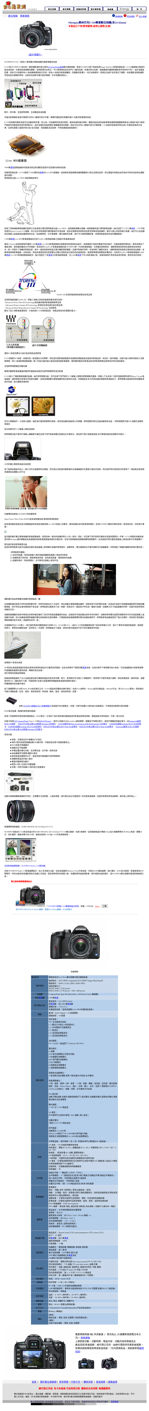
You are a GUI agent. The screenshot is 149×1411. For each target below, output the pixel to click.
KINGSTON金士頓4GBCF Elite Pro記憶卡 (60, 727)
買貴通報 (85, 1338)
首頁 (34, 1382)
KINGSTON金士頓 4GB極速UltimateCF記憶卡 (23, 729)
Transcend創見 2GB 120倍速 (127, 727)
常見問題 (63, 1382)
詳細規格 (119, 16)
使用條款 (114, 1402)
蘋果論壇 (112, 1382)
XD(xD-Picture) (45, 721)
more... (97, 906)
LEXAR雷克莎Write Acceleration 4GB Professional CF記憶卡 (82, 724)
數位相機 (13, 16)
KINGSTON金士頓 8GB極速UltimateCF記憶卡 (37, 724)
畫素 (12, 167)
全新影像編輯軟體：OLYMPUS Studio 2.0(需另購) (25, 866)
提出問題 (131, 16)
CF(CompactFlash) (21, 721)
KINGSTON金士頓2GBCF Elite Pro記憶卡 (96, 727)
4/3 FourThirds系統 (55, 67)
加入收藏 (143, 16)
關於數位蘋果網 (48, 1382)
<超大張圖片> (35, 54)
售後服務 (100, 1382)
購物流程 (88, 1382)
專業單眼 (24, 16)
